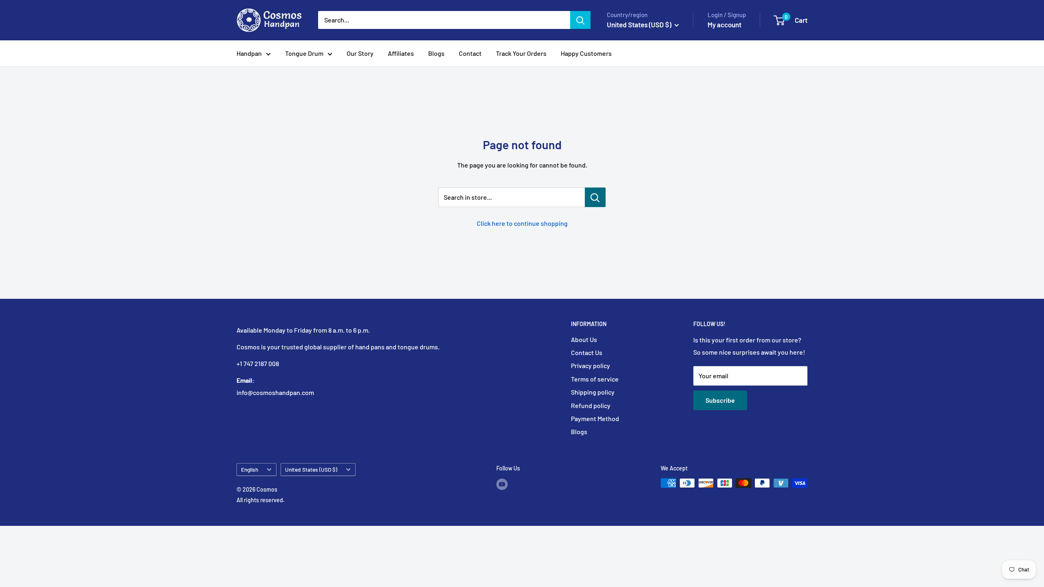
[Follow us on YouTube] (502, 484)
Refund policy (590, 405)
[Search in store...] (595, 197)
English (249, 469)
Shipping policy (593, 392)
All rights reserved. (261, 500)
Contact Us (586, 352)
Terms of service (595, 379)
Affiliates (401, 53)
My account (724, 24)
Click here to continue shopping (522, 223)
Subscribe (720, 400)
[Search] (580, 20)
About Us (584, 339)
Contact (470, 53)
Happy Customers (586, 53)
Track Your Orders (521, 53)
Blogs (436, 53)
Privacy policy (590, 365)
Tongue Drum (304, 53)
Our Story (360, 53)
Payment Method (595, 418)
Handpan (249, 53)
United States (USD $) (311, 469)
